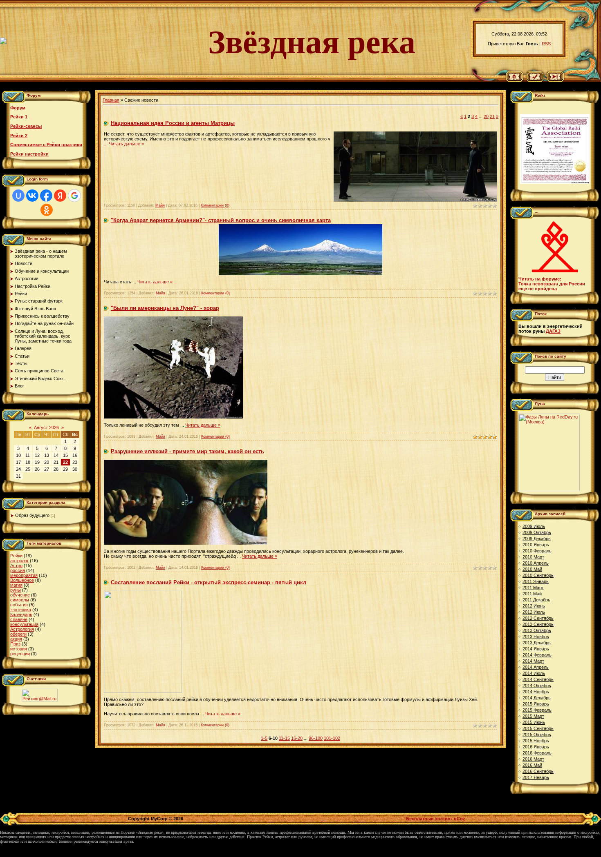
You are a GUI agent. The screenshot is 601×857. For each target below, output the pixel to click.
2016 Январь (536, 746)
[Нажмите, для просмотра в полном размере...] (300, 273)
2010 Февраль (537, 550)
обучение (20, 594)
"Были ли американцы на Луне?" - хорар (165, 308)
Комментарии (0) (215, 205)
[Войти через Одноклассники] (46, 210)
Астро (16, 565)
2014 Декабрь (537, 697)
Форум (17, 107)
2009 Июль (534, 526)
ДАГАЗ (553, 331)
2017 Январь (536, 777)
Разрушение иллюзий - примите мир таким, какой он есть (187, 451)
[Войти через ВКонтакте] (32, 195)
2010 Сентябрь (538, 575)
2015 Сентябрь (538, 728)
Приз (15, 643)
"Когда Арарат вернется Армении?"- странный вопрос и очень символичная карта (221, 220)
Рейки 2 (18, 135)
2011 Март (533, 587)
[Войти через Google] (74, 195)
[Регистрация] (535, 80)
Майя (160, 205)
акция (16, 639)
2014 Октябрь (537, 685)
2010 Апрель (536, 563)
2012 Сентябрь (538, 618)
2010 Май (532, 569)
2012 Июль (534, 612)
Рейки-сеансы (26, 126)
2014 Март (533, 661)
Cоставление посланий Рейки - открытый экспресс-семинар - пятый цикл (208, 582)
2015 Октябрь (537, 734)
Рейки (16, 555)
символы (19, 599)
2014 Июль (534, 673)
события (19, 604)
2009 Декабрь (537, 538)
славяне (18, 619)
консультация (24, 624)
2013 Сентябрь (538, 624)
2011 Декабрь (536, 599)
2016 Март (533, 759)
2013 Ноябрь (536, 636)
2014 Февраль (537, 654)
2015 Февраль (537, 710)
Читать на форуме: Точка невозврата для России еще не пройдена (551, 283)
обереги (18, 634)
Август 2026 (46, 427)
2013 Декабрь (537, 642)
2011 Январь (536, 581)
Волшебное (22, 580)
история (18, 648)
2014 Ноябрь (536, 691)
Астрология (22, 629)
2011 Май (532, 593)
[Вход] (555, 80)
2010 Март (533, 556)
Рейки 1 (18, 116)
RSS (546, 43)
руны (15, 590)
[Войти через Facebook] (46, 195)
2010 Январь (536, 544)
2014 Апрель (536, 667)
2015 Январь (536, 703)
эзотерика (20, 609)
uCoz (459, 818)
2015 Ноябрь (536, 740)
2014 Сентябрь (538, 679)
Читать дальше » (126, 143)
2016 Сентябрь (538, 771)
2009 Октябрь (537, 532)
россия (17, 570)
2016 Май (532, 765)
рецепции (20, 653)
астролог (19, 560)
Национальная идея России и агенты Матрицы (173, 123)
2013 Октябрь (537, 630)
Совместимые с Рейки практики (46, 144)
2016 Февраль (537, 752)
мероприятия (24, 575)
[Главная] (514, 80)
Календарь (21, 614)
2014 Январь (536, 648)
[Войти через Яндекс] (60, 195)
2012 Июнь (534, 605)
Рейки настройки (29, 153)
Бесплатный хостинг (429, 818)
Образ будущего (32, 515)
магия (16, 585)
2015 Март (533, 716)
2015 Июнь (534, 722)
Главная (111, 100)
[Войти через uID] (18, 195)
